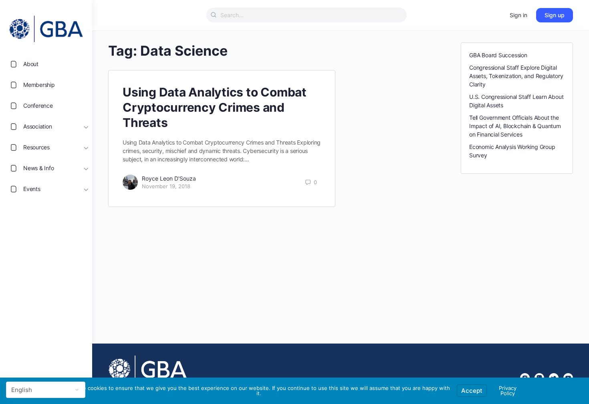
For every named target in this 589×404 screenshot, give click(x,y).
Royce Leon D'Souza (169, 178)
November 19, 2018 (166, 186)
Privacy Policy (507, 390)
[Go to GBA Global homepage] (46, 26)
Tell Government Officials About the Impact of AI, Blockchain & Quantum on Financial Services (515, 126)
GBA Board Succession (498, 55)
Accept (471, 390)
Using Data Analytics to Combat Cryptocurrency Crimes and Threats (215, 107)
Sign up (555, 15)
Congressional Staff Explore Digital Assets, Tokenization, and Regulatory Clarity (516, 76)
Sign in (518, 15)
